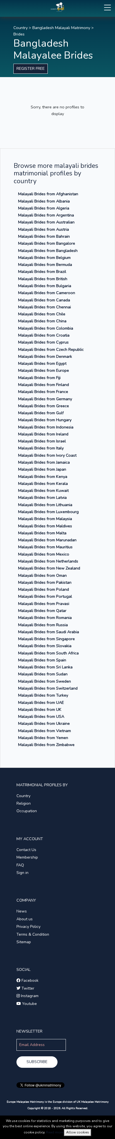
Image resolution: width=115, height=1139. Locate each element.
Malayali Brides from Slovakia (44, 646)
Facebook (29, 980)
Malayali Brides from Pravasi (43, 603)
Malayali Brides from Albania (44, 201)
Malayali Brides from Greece (43, 406)
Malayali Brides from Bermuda (45, 264)
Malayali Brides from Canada (44, 300)
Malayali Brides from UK (39, 709)
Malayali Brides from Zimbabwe (46, 744)
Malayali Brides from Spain (42, 660)
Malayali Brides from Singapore (46, 639)
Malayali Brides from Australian (46, 222)
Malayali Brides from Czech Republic (51, 349)
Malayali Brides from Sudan (43, 674)
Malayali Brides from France (43, 391)
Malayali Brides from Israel (42, 441)
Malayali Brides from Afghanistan (48, 194)
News (21, 911)
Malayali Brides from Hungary (44, 420)
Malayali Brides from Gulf (41, 413)
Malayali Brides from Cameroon (46, 293)
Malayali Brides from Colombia (45, 328)
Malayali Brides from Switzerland (48, 688)
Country (20, 27)
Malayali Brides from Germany (45, 399)
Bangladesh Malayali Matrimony (61, 27)
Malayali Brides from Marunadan (47, 540)
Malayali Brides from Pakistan (44, 582)
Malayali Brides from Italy (41, 448)
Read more (54, 1132)
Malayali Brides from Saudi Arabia (48, 632)
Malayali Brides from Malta (42, 533)
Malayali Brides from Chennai (44, 307)
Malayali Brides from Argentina (46, 215)
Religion (23, 803)
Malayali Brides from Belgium (44, 257)
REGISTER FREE (30, 68)
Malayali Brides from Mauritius (45, 547)
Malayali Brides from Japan (42, 469)
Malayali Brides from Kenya (42, 476)
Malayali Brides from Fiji (39, 377)
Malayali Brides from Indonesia (45, 427)
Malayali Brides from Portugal (45, 596)
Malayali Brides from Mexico (43, 554)
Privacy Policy (28, 926)
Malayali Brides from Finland (43, 384)
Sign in (22, 872)
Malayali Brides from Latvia (42, 497)
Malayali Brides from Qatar (42, 610)
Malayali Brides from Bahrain (44, 236)
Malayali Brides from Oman (42, 575)
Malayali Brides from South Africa (48, 653)
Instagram (29, 996)
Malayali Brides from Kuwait (43, 490)
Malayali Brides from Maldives (45, 526)
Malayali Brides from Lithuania (45, 504)
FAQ (20, 865)
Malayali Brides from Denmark (45, 356)
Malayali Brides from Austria (43, 229)
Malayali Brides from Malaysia (45, 518)
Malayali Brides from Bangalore (46, 243)
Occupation (26, 811)
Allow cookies (77, 1132)
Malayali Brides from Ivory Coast (47, 455)
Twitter (27, 988)
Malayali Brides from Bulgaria (44, 286)
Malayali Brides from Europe (43, 370)
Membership (27, 857)
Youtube (29, 1003)
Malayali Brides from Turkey (43, 695)
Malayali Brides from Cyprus (43, 342)
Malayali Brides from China (42, 321)
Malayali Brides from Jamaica (44, 462)
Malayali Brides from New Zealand (49, 568)
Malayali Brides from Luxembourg (48, 511)
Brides (19, 34)
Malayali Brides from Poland (43, 589)
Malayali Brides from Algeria (43, 208)
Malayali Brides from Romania (45, 617)
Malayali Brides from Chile (41, 314)
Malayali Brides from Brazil (42, 271)
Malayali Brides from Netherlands (48, 561)
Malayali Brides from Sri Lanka (45, 667)
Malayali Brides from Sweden (44, 681)
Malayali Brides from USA (41, 716)
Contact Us (26, 849)
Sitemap (23, 942)
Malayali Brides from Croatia (44, 335)
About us (24, 919)
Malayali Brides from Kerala (43, 483)
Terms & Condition (32, 934)
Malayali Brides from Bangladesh (48, 250)
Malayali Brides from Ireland (43, 434)
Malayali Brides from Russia (43, 625)
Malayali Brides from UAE (41, 702)
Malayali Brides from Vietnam (44, 730)
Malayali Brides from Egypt (42, 363)
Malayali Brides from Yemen (43, 737)
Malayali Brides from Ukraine (44, 723)
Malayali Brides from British (42, 279)
